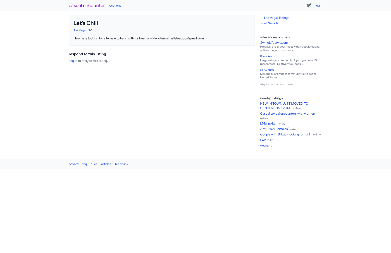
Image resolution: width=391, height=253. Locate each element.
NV (90, 30)
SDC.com (267, 70)
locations (115, 5)
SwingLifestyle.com (274, 43)
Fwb (263, 140)
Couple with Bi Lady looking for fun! (285, 134)
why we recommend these (276, 84)
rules (94, 164)
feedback (121, 164)
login (318, 5)
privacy (74, 164)
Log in (73, 61)
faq (84, 164)
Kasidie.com (268, 56)
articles (106, 164)
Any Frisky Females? (274, 129)
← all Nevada (269, 23)
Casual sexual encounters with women (287, 113)
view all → (266, 145)
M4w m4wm (269, 123)
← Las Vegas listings (274, 18)
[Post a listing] (309, 5)
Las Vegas (80, 30)
